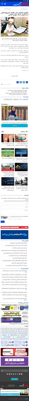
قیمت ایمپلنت (4, 332)
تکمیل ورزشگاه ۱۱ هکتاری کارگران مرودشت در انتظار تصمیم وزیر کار (15, 260)
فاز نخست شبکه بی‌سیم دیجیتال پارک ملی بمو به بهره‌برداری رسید (15, 253)
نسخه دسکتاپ (14, 379)
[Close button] (28, 388)
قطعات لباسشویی (23, 335)
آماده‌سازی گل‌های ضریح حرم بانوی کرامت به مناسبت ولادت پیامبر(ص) (14, 250)
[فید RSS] (11, 374)
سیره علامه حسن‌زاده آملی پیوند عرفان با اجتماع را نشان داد (16, 93)
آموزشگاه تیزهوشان (13, 335)
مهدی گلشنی (25, 99)
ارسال (3, 221)
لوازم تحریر (18, 328)
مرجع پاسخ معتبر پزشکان (22, 332)
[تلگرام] (22, 374)
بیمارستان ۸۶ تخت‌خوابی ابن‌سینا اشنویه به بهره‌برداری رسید (16, 265)
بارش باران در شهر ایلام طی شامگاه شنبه (19, 248)
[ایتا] (7, 374)
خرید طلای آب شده (10, 328)
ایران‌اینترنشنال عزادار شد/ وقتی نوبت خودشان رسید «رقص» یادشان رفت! (15, 271)
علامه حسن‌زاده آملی (8, 99)
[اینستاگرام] (17, 374)
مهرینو (14, 339)
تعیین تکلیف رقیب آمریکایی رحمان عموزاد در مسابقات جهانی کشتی (15, 279)
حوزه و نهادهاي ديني (17, 9)
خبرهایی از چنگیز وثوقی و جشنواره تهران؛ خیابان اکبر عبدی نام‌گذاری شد (14, 292)
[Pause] (3, 119)
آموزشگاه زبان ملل (7, 337)
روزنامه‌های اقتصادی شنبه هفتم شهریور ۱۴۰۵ (18, 324)
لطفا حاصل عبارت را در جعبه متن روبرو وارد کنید (19, 216)
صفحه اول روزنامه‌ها (23, 303)
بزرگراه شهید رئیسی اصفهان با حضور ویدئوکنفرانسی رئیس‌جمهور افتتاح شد (14, 289)
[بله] (19, 374)
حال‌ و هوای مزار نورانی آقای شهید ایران (20, 258)
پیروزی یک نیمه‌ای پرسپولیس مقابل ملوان (19, 263)
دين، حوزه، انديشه (25, 9)
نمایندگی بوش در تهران (21, 337)
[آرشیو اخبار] (9, 374)
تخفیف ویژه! (10, 394)
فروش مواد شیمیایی (12, 332)
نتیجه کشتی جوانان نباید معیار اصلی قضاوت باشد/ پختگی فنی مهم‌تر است (14, 285)
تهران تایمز (9, 339)
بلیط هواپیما (4, 335)
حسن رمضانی (16, 99)
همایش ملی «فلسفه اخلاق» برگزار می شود (19, 91)
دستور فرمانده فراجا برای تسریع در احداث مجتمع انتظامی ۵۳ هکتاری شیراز (14, 295)
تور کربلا (25, 330)
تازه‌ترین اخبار (25, 241)
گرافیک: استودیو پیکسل (12, 398)
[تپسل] (2, 104)
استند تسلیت (19, 330)
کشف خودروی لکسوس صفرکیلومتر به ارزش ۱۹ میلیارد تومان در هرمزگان (14, 282)
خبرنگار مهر (22, 44)
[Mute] (5, 119)
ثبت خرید (14, 125)
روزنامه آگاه (4, 339)
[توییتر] (15, 374)
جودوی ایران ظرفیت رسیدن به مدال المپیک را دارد (18, 255)
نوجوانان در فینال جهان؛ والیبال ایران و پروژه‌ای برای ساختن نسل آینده (14, 277)
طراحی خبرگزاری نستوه (22, 398)
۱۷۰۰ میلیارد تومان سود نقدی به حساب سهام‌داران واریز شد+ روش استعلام (15, 299)
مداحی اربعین (12, 330)
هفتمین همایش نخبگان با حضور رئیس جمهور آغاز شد (17, 90)
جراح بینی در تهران (24, 328)
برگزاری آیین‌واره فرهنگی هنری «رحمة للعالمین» (18, 243)
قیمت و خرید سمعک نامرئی (22, 339)
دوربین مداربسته (5, 330)
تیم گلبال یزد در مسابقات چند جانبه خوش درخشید (18, 94)
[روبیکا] (13, 374)
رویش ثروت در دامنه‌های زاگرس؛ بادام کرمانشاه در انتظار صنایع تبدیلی (14, 274)
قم (20, 99)
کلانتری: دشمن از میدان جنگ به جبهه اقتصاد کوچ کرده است (16, 245)
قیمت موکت (3, 328)
